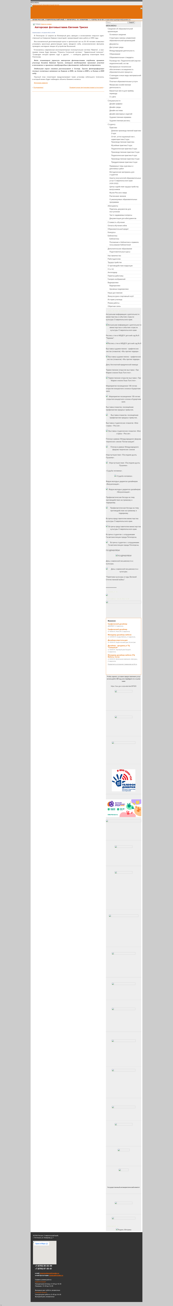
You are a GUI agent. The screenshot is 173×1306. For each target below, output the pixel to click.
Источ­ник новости (41, 83)
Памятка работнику (115, 275)
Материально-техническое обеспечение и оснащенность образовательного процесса (121, 69)
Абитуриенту (113, 205)
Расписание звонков (117, 196)
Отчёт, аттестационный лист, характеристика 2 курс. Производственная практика (123, 139)
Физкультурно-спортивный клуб (121, 296)
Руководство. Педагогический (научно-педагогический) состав (125, 62)
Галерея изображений (116, 279)
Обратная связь (114, 306)
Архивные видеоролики (119, 289)
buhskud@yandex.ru (56, 1275)
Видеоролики (113, 282)
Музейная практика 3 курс (121, 145)
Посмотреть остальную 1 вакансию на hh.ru (122, 664)
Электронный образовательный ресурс (46, 5)
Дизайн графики (115, 103)
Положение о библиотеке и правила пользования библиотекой (124, 243)
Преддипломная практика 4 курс (124, 162)
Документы (114, 44)
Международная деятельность (122, 50)
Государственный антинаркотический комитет (123, 1187)
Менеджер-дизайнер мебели (119, 635)
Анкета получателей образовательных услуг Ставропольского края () (125, 180)
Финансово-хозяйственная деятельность (120, 86)
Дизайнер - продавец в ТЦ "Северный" (119, 646)
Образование (114, 54)
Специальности (114, 100)
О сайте (112, 96)
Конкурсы (112, 232)
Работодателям (114, 259)
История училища (115, 299)
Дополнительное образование (120, 248)
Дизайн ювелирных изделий (120, 114)
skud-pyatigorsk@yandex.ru (49, 1273)
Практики (113, 127)
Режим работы (113, 303)
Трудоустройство (115, 262)
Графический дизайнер (117, 624)
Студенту (111, 124)
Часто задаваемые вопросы (120, 215)
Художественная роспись (119, 120)
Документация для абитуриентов (122, 218)
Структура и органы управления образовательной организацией (122, 39)
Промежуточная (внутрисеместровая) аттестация (86, 87)
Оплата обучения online (117, 225)
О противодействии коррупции (120, 265)
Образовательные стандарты (121, 57)
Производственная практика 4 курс (125, 158)
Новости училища (46, 24)
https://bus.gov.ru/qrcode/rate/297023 (123, 686)
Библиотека (112, 235)
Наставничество (114, 255)
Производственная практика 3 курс (125, 152)
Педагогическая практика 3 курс (124, 148)
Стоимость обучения (116, 222)
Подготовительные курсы (119, 251)
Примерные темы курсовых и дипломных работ (121, 167)
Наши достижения (115, 292)
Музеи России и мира (118, 192)
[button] (35, 3)
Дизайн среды (115, 107)
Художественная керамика (120, 117)
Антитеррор (112, 272)
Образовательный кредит (118, 229)
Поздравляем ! (38, 87)
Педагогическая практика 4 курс (124, 155)
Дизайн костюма (116, 110)
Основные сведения (117, 34)
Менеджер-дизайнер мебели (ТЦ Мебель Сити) (121, 656)
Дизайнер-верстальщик (118, 640)
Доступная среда (116, 47)
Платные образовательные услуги (123, 81)
